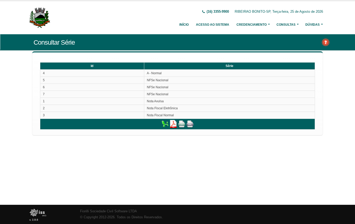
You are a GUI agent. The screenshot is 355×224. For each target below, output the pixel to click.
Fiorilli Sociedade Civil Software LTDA (108, 211)
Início (184, 24)
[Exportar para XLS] (165, 124)
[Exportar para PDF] (173, 124)
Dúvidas (312, 24)
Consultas (286, 24)
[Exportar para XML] (190, 124)
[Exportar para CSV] (182, 124)
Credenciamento (251, 24)
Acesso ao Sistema (212, 24)
